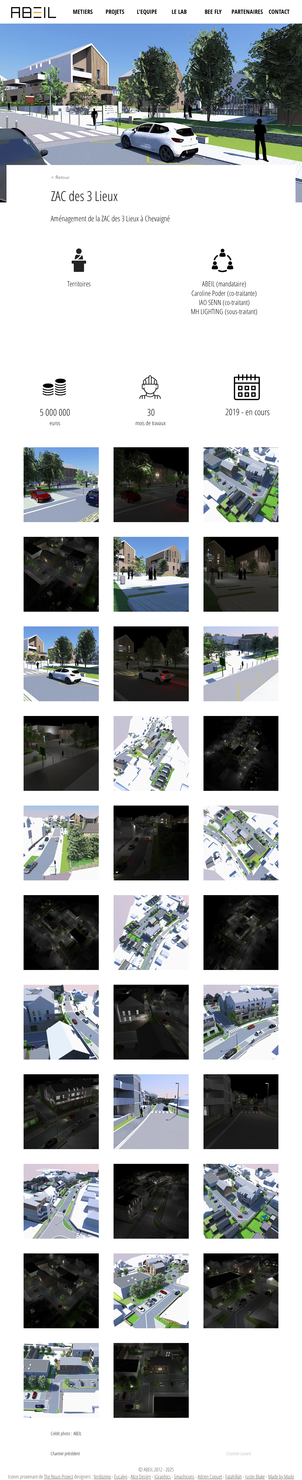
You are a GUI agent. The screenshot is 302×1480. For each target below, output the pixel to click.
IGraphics (162, 1476)
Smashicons (184, 1476)
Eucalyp (120, 1476)
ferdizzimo (102, 1476)
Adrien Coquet (210, 1476)
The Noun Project (58, 1476)
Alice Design (141, 1476)
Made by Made (281, 1476)
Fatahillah (233, 1476)
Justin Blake (255, 1476)
